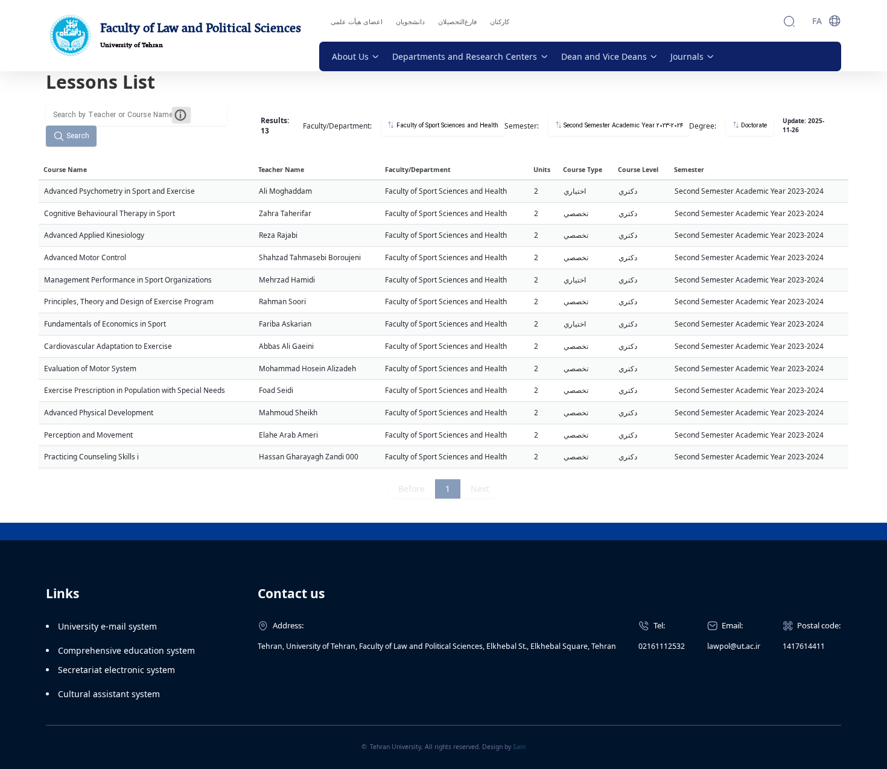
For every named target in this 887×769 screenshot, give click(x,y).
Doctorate (753, 125)
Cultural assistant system (109, 694)
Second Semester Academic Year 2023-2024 (622, 125)
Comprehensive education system (126, 650)
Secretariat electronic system (116, 669)
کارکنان (499, 21)
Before (411, 488)
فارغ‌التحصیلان (457, 21)
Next (480, 488)
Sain (519, 746)
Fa (817, 21)
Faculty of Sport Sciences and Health (446, 125)
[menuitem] (356, 56)
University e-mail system (107, 626)
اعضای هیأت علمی (357, 21)
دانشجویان (410, 21)
